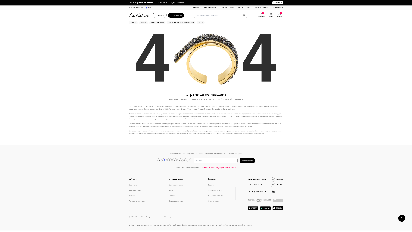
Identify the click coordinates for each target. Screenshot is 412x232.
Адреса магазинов (210, 8)
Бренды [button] (143, 23)
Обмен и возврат (244, 8)
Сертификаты (278, 8)
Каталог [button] (133, 23)
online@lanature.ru (257, 192)
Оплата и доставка (227, 8)
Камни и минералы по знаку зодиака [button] (181, 23)
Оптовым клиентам (176, 201)
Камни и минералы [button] (157, 23)
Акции (171, 190)
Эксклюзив (177, 15)
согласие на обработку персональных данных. (219, 167)
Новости (172, 196)
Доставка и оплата (215, 190)
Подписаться (247, 160)
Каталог (161, 15)
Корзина (211, 185)
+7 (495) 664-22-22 (257, 179)
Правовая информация (137, 201)
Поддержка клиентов (215, 196)
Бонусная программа (262, 8)
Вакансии (132, 196)
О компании (195, 8)
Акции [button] (200, 23)
